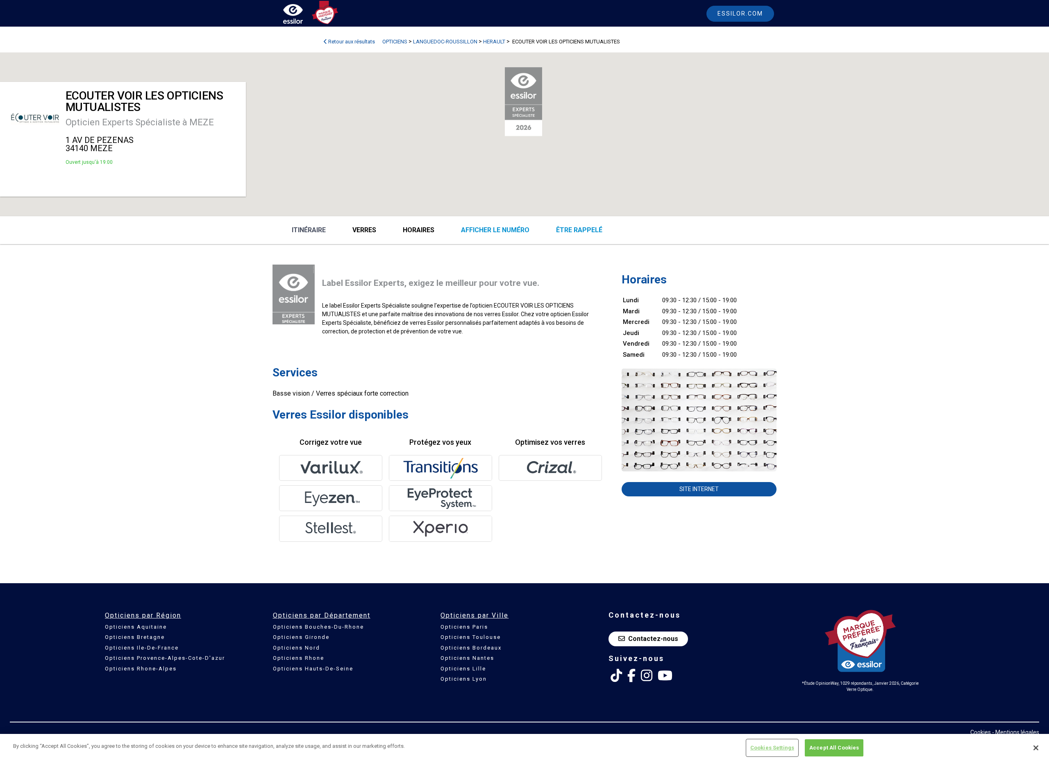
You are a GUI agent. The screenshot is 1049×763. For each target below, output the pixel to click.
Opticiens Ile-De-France (142, 648)
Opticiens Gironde (301, 637)
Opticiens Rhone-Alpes (141, 669)
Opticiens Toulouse (470, 637)
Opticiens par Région (143, 615)
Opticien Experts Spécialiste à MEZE (140, 122)
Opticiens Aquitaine (136, 627)
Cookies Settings (772, 748)
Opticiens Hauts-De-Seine (313, 669)
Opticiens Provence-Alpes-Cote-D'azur (165, 658)
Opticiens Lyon (463, 679)
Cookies (980, 732)
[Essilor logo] (301, 15)
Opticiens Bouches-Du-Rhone (318, 627)
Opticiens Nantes (467, 658)
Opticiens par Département (321, 615)
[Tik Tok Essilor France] (616, 676)
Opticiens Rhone (298, 658)
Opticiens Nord (296, 648)
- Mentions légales (1015, 732)
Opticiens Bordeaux (471, 648)
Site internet (699, 489)
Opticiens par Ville (474, 615)
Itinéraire (309, 230)
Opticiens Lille (463, 669)
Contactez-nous (653, 639)
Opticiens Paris (464, 627)
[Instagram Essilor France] (646, 676)
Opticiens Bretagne (135, 637)
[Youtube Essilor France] (665, 676)
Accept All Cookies (834, 748)
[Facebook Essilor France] (631, 676)
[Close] (1036, 748)
